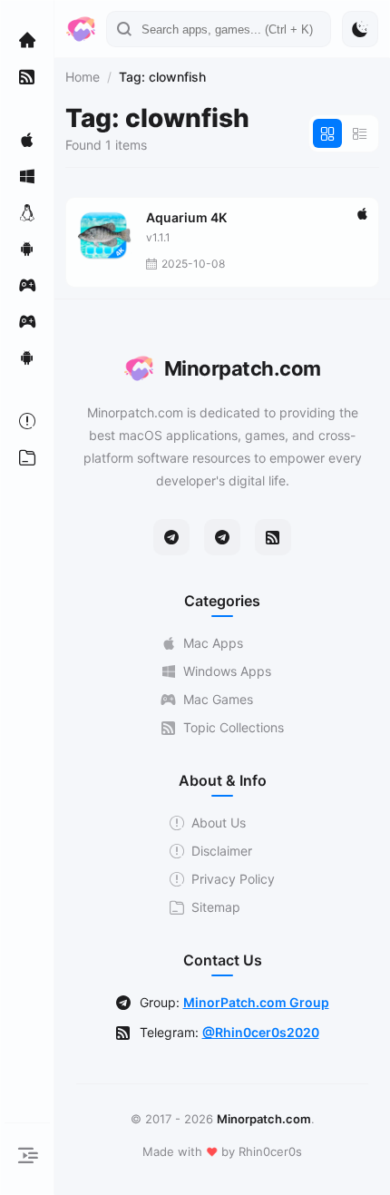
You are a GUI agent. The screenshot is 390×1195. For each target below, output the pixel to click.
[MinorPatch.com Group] (222, 537)
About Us (218, 822)
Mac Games (218, 699)
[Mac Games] (27, 285)
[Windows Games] (27, 321)
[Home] (27, 40)
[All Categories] (27, 457)
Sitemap (215, 907)
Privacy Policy (233, 878)
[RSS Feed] (273, 537)
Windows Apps (227, 671)
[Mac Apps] (27, 139)
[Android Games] (27, 357)
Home (82, 76)
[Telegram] (171, 537)
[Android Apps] (27, 248)
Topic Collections (233, 727)
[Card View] (327, 133)
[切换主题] (360, 29)
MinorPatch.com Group (256, 1002)
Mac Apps (213, 643)
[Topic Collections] (27, 76)
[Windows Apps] (27, 176)
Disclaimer (221, 850)
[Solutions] (27, 421)
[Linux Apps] (27, 212)
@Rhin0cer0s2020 (260, 1032)
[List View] (360, 133)
